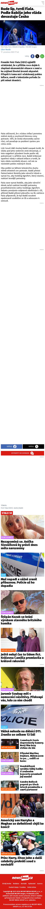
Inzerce (39, 884)
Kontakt (24, 884)
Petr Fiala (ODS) (7, 508)
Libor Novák (6, 49)
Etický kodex (6, 884)
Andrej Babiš (18, 508)
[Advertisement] (22, 108)
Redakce (16, 884)
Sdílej (9, 446)
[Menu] (42, 3)
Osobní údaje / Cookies (17, 887)
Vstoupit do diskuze (20, 453)
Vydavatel (31, 884)
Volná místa (31, 887)
